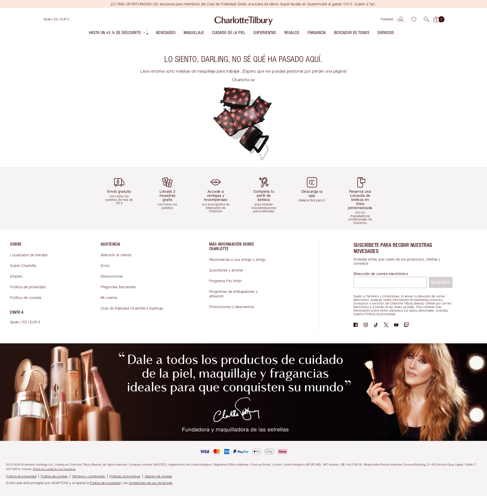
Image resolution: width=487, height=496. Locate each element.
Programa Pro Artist (225, 281)
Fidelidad (387, 19)
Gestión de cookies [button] (158, 476)
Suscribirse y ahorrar (226, 270)
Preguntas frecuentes (118, 287)
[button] (426, 19)
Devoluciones (112, 276)
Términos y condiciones (88, 476)
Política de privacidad (27, 287)
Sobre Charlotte (23, 265)
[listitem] (119, 33)
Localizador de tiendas (28, 255)
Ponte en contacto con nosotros (54, 469)
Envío (105, 265)
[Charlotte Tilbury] (243, 19)
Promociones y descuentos (231, 307)
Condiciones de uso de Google (150, 483)
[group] (123, 198)
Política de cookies (26, 297)
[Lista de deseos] (414, 19)
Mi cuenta (109, 297)
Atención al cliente (116, 255)
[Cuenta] (401, 19)
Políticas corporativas (125, 476)
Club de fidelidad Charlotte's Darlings (132, 308)
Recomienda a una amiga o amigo (237, 259)
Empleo (16, 276)
